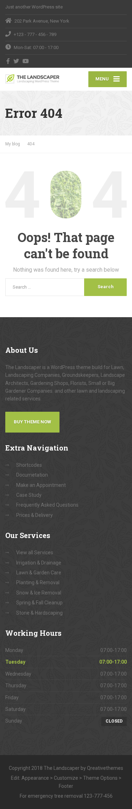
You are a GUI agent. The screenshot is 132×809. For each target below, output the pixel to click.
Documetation (32, 475)
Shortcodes (29, 465)
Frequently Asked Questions (47, 505)
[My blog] (35, 79)
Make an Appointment (41, 485)
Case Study (29, 495)
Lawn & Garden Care (38, 572)
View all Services (34, 552)
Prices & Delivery (34, 515)
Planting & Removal (37, 582)
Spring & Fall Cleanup (39, 602)
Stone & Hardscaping (39, 613)
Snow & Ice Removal (38, 593)
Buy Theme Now (32, 421)
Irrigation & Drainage (38, 563)
